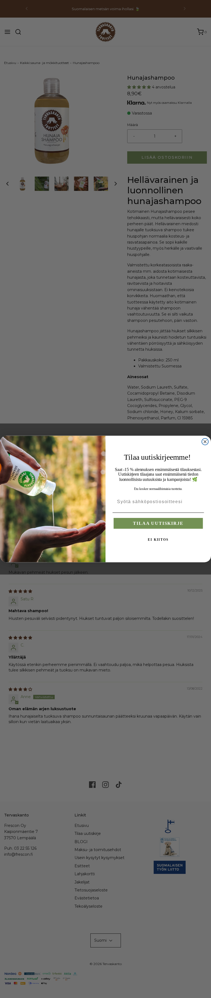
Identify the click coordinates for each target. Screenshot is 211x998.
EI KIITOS (158, 540)
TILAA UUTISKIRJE (158, 523)
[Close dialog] (205, 441)
